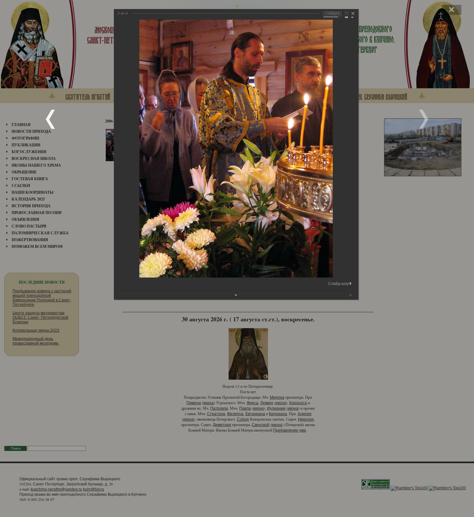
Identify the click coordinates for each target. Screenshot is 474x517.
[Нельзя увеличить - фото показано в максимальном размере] (346, 14)
